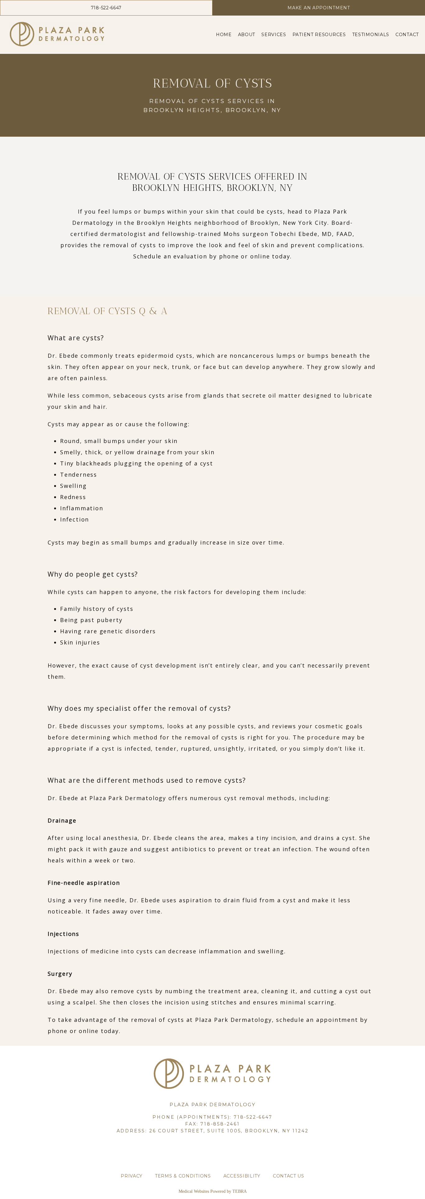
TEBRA (239, 1191)
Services (273, 34)
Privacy (131, 1176)
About (246, 34)
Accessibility (241, 1176)
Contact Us (288, 1176)
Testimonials (370, 34)
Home (224, 34)
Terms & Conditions (183, 1176)
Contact (407, 34)
